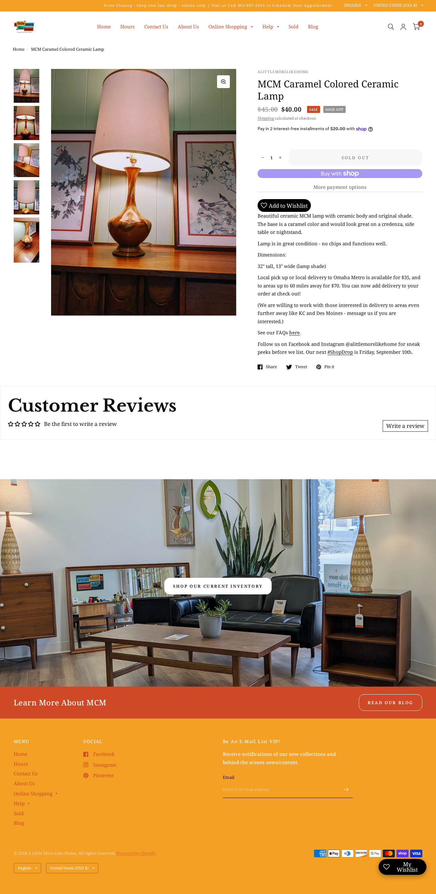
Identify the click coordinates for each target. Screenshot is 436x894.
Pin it (329, 366)
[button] (218, 586)
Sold (293, 26)
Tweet (301, 366)
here (294, 332)
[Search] (391, 26)
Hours (127, 26)
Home (104, 26)
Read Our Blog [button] (390, 702)
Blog (313, 26)
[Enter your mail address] (346, 789)
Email (228, 777)
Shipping (266, 118)
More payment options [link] (339, 187)
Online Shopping (227, 26)
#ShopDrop (340, 352)
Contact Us (156, 26)
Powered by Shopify (136, 853)
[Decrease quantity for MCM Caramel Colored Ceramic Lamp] (262, 158)
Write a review (405, 425)
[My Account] (403, 26)
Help (267, 26)
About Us (188, 26)
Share (271, 366)
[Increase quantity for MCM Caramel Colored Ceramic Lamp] (280, 158)
